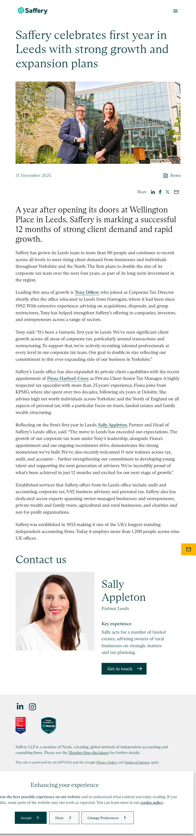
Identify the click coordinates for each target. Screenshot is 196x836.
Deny (59, 817)
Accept (26, 817)
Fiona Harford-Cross (68, 378)
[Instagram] (33, 706)
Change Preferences (103, 817)
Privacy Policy (107, 762)
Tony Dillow (87, 292)
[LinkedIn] (20, 706)
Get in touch (120, 668)
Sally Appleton (112, 425)
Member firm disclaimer (89, 752)
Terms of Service (137, 762)
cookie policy (152, 802)
